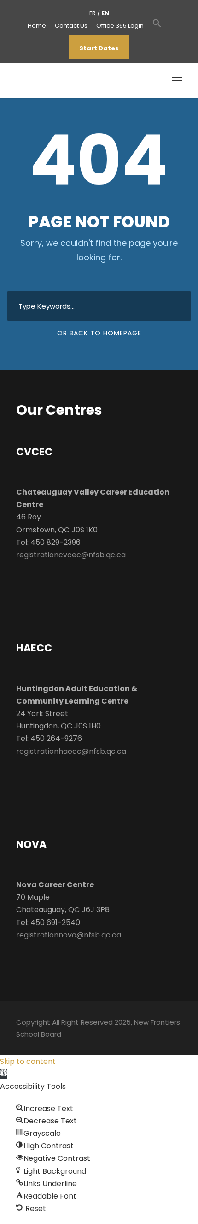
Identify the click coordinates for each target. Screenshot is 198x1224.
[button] (157, 28)
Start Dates (99, 48)
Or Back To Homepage (99, 333)
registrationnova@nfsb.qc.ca (68, 935)
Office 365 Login (120, 25)
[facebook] (168, 25)
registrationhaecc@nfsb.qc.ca (71, 751)
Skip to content (28, 1061)
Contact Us (71, 25)
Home (37, 25)
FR (92, 13)
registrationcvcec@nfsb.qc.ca (71, 554)
